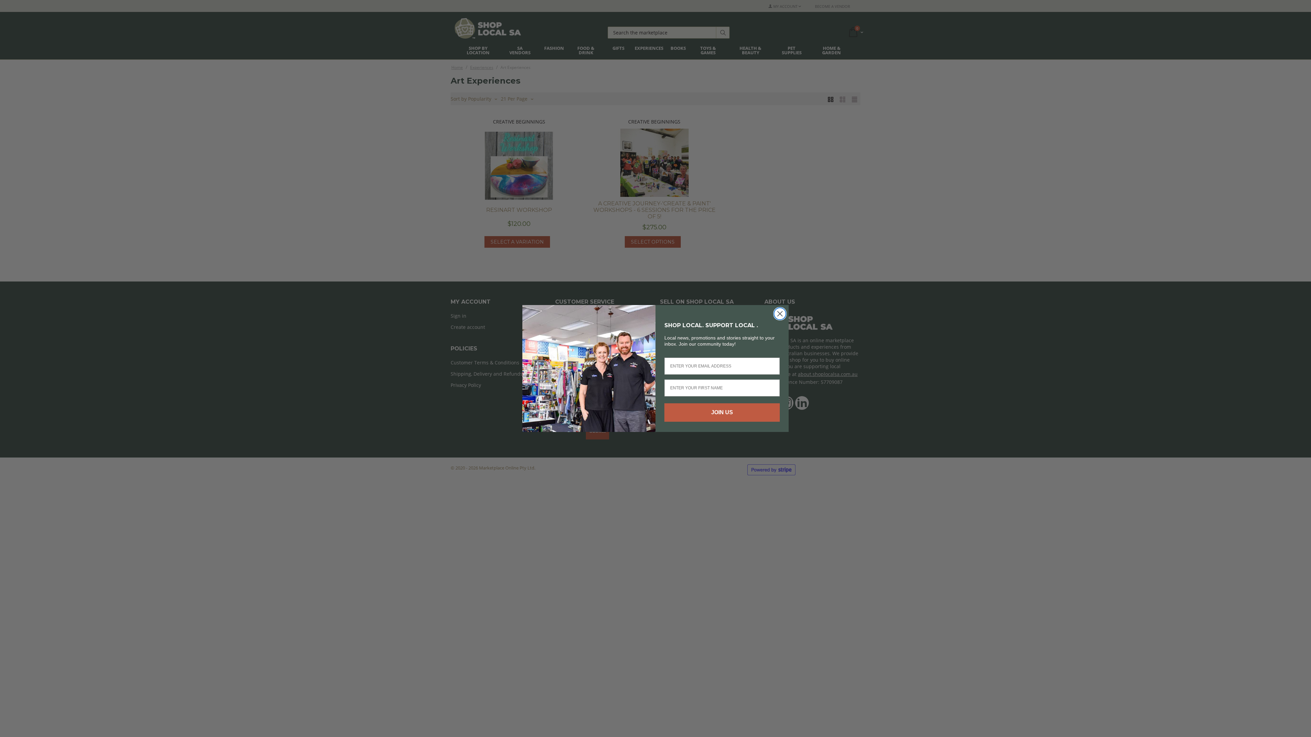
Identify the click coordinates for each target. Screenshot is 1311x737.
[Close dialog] (780, 314)
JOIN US (722, 412)
